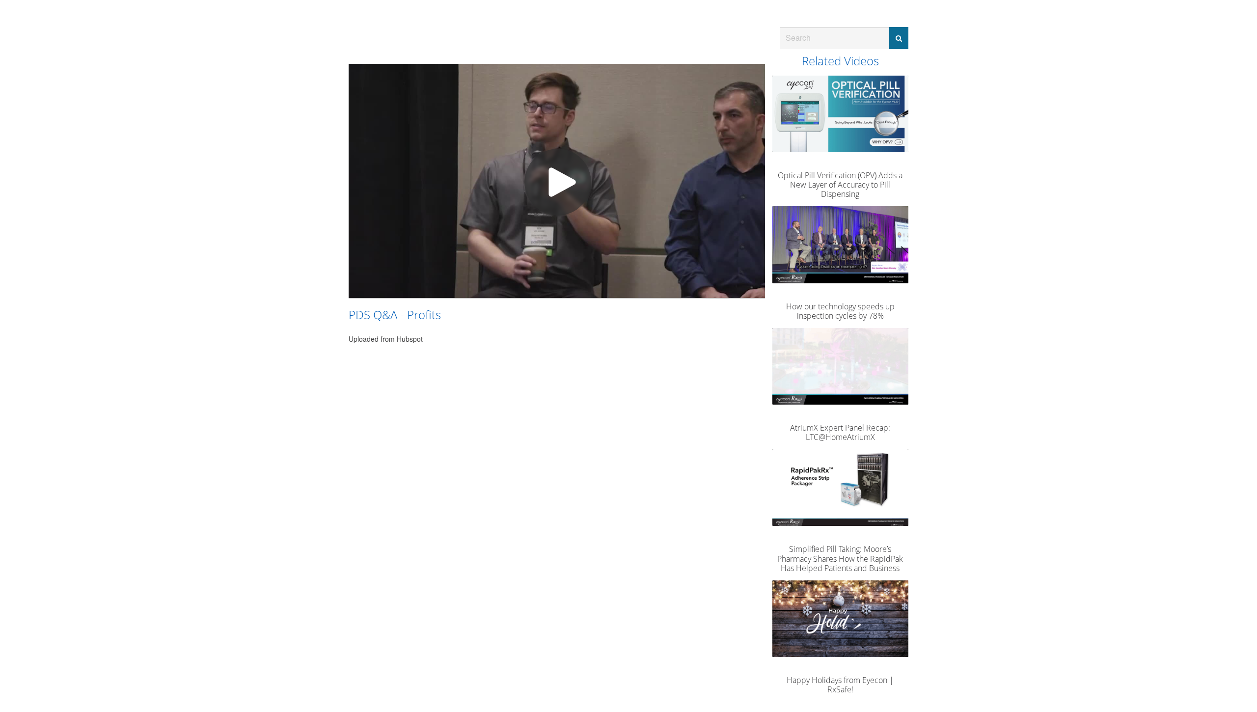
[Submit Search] (898, 38)
